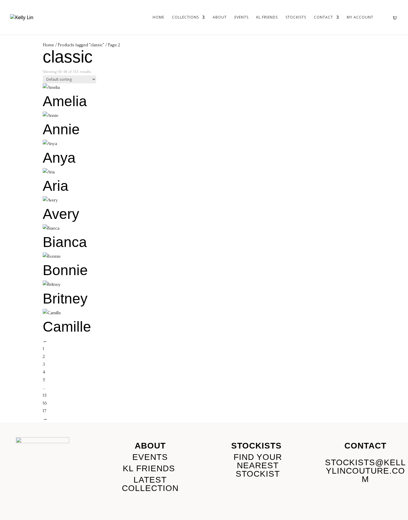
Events (241, 17)
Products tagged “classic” (81, 45)
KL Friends (267, 17)
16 (45, 403)
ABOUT (150, 445)
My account (360, 17)
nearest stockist (258, 469)
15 (45, 395)
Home (158, 17)
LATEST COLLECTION (150, 484)
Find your (258, 457)
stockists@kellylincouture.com (365, 471)
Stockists (296, 17)
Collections (185, 17)
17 (44, 411)
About (220, 17)
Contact (323, 17)
